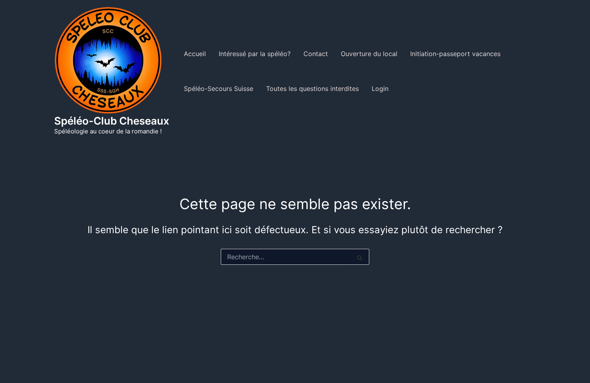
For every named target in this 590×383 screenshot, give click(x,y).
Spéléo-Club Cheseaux (111, 121)
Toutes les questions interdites (312, 89)
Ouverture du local (369, 54)
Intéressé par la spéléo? (255, 54)
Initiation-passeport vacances (455, 54)
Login (380, 89)
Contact (315, 54)
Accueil (195, 54)
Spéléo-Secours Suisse (218, 89)
